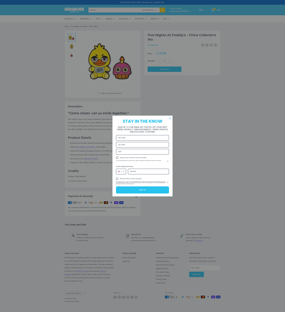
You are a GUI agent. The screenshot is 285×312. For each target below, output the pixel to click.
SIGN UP (142, 190)
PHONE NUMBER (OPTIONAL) (124, 166)
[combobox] (121, 171)
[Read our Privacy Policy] (167, 161)
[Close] (170, 118)
